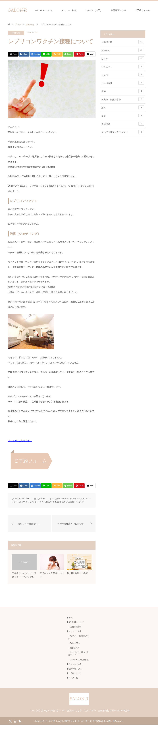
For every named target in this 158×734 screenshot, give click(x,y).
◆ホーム (70, 618)
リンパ (121, 75)
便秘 (121, 91)
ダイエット (121, 66)
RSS (20, 721)
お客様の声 (121, 42)
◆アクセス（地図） (75, 664)
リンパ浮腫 (121, 83)
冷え (121, 107)
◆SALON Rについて (75, 622)
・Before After (74, 643)
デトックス (77, 499)
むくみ (121, 58)
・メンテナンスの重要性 (78, 660)
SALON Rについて (44, 10)
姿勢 (121, 116)
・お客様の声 (73, 648)
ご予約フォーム (142, 10)
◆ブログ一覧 (72, 678)
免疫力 (49, 502)
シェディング (66, 499)
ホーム (22, 10)
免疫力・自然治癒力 (121, 99)
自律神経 (121, 124)
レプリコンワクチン (28, 502)
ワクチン (41, 502)
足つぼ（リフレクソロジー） (121, 132)
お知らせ (16, 33)
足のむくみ (73, 502)
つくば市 (56, 499)
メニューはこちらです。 (20, 440)
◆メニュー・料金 (74, 631)
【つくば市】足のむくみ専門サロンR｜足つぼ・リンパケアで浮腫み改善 (75, 721)
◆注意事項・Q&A (74, 669)
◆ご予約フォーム (74, 673)
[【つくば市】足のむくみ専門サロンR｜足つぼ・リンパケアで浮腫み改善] (79, 704)
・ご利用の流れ (74, 627)
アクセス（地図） (93, 10)
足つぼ (64, 502)
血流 (59, 502)
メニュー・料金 (68, 10)
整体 (54, 502)
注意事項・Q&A (118, 10)
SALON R (25, 499)
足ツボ (81, 502)
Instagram (15, 721)
